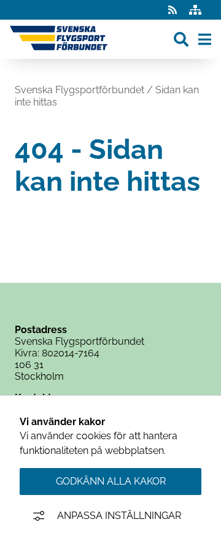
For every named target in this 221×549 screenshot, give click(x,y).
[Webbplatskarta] (195, 10)
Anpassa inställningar (119, 515)
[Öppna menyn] (204, 39)
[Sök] (181, 39)
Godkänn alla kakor (111, 481)
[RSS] (173, 10)
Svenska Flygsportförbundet (79, 90)
